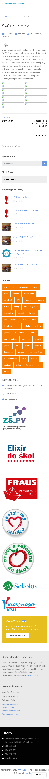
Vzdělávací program (10, 692)
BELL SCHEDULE (17, 635)
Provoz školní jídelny (23, 224)
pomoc (33, 332)
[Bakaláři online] (6, 200)
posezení (26, 339)
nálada (27, 326)
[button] (39, 775)
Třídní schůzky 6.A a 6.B (25, 210)
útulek (18, 365)
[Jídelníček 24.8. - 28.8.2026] (6, 267)
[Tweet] (39, 135)
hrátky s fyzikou (31, 307)
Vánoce (21, 352)
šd (39, 365)
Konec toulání (10, 320)
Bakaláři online (21, 197)
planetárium (19, 332)
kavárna (32, 313)
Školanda (29, 365)
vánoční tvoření (10, 358)
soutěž (38, 345)
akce (6, 294)
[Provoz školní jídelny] (6, 226)
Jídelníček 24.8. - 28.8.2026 (27, 265)
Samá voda (7, 121)
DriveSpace (23, 770)
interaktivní (8, 313)
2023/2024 (23, 287)
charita (16, 294)
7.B (13, 287)
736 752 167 (10, 750)
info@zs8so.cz (11, 758)
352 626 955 (10, 746)
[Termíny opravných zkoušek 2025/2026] (6, 253)
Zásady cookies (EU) (11, 711)
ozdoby (38, 326)
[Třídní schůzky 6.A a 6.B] (6, 213)
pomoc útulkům (10, 339)
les (18, 326)
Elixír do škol (32, 675)
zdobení (7, 365)
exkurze (28, 300)
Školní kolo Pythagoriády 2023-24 (39, 123)
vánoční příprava (36, 352)
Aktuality (21, 34)
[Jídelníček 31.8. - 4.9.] (6, 240)
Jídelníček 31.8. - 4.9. (23, 237)
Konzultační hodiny (10, 696)
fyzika (6, 307)
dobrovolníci (29, 294)
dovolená (8, 300)
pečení (7, 332)
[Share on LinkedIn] (45, 135)
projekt (38, 339)
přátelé (7, 345)
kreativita (8, 326)
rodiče (17, 345)
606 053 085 (10, 754)
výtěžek (34, 358)
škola (6, 371)
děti (18, 300)
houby (16, 307)
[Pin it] (42, 135)
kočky (23, 320)
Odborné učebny (9, 700)
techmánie (8, 352)
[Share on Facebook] (36, 135)
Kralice (33, 320)
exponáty (40, 300)
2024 (35, 287)
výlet (24, 358)
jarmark (21, 313)
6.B (5, 287)
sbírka (27, 345)
